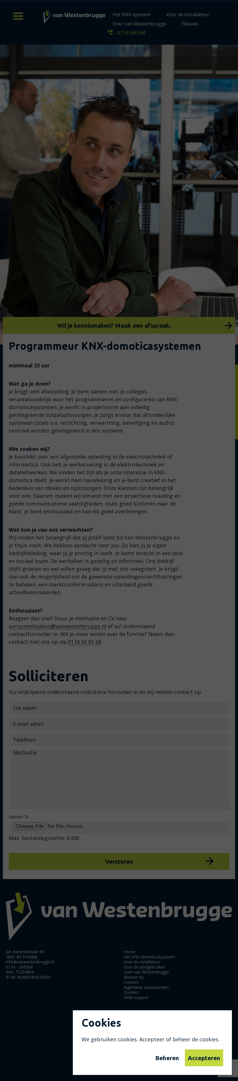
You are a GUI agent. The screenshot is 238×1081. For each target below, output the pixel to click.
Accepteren (204, 1057)
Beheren (167, 1057)
